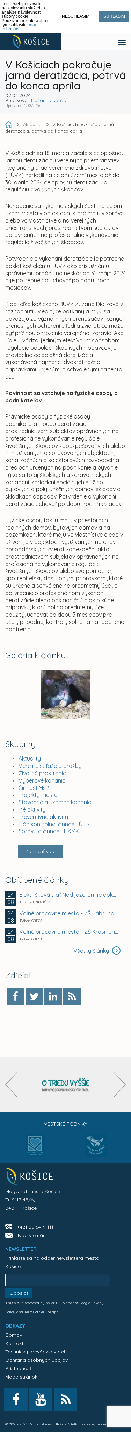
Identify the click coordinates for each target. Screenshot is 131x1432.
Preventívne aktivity (43, 816)
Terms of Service (37, 1312)
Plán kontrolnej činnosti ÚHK (54, 824)
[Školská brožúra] (66, 1085)
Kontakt (14, 1343)
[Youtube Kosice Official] (40, 1399)
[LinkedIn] (53, 996)
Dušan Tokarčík (48, 100)
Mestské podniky (65, 1124)
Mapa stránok (21, 1377)
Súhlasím (114, 16)
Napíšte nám (33, 1235)
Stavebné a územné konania (55, 802)
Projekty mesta (38, 794)
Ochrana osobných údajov (36, 1360)
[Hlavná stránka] (9, 124)
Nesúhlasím (75, 16)
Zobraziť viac (40, 851)
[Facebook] (15, 996)
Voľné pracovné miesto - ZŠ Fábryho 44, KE (69, 913)
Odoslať (18, 1293)
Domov (13, 1335)
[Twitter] (34, 996)
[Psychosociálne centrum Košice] (35, 1149)
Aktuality (30, 758)
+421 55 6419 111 (35, 1227)
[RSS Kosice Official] (65, 1399)
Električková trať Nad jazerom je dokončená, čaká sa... (69, 894)
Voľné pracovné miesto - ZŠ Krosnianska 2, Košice (69, 931)
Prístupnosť (18, 1368)
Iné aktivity (32, 809)
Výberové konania (42, 780)
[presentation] (11, 1084)
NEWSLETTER (21, 1249)
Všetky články (91, 950)
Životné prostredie (42, 773)
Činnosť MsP (34, 787)
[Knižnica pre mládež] (96, 1149)
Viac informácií (19, 26)
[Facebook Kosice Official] (16, 1399)
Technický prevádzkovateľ (35, 1352)
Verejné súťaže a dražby (50, 765)
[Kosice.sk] (30, 41)
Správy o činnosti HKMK (49, 831)
